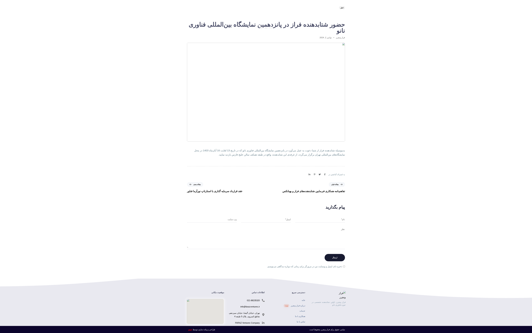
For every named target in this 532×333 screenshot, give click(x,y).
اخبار (261, 14)
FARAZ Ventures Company (247, 323)
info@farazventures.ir (250, 306)
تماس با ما (231, 14)
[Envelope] (266, 27)
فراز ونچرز (340, 37)
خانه (303, 300)
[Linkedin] (270, 27)
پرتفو (242, 14)
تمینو (190, 329)
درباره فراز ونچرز (295, 305)
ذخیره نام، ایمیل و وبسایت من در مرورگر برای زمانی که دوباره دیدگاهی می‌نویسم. (304, 266)
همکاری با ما (300, 316)
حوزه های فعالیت (285, 14)
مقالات (252, 14)
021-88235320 (253, 300)
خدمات (271, 14)
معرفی (300, 14)
